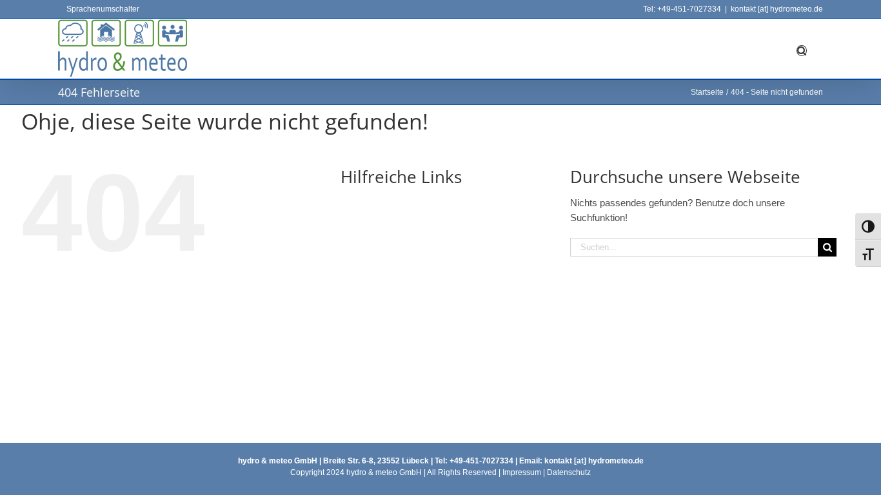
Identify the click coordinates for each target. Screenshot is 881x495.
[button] (802, 49)
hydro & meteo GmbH (277, 460)
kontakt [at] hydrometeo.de (777, 9)
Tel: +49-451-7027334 (682, 9)
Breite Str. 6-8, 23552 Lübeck (375, 460)
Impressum (521, 472)
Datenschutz (569, 472)
